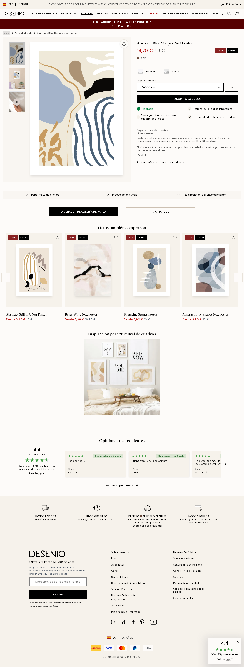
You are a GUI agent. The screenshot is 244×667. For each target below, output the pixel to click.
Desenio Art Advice (184, 552)
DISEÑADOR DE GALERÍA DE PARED (83, 211)
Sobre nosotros (120, 552)
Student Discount (121, 589)
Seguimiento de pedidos (187, 564)
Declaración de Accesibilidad (128, 583)
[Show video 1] (17, 101)
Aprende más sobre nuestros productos (161, 162)
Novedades (69, 13)
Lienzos (102, 13)
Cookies (178, 577)
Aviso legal (117, 564)
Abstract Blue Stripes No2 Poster (57, 32)
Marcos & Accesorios (127, 13)
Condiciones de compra (187, 570)
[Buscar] (221, 14)
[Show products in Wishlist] (229, 13)
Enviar (58, 594)
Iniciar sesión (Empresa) (125, 611)
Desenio (132, 656)
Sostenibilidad (119, 577)
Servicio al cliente (184, 558)
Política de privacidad (65, 602)
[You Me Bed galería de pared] (122, 376)
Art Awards (117, 605)
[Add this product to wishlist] (124, 43)
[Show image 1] (17, 53)
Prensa (115, 558)
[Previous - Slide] (5, 277)
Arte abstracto (24, 32)
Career (115, 570)
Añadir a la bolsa (187, 98)
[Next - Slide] (238, 277)
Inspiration (200, 13)
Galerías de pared (175, 13)
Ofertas (153, 13)
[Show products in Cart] (237, 13)
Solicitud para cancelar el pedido (188, 590)
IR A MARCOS (160, 211)
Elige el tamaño (146, 80)
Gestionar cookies (184, 598)
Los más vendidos (44, 13)
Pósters (87, 13)
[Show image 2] (17, 78)
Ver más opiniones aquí (122, 485)
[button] (231, 87)
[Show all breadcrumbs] (6, 33)
